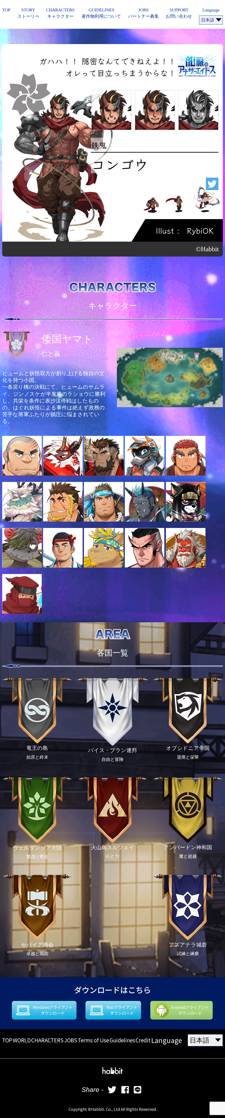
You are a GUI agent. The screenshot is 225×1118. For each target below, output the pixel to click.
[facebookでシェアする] (125, 1089)
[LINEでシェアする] (137, 1089)
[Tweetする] (112, 1089)
